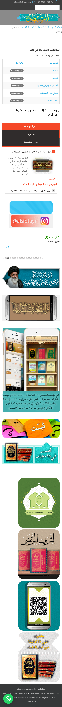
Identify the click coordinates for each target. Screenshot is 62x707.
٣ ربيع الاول (52, 237)
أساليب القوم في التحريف (47, 85)
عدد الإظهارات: (53, 55)
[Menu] (20, 17)
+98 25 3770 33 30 (46, 1)
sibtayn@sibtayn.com (22, 1)
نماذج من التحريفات (49, 93)
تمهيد (55, 78)
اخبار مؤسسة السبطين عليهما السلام (40, 184)
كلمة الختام (52, 100)
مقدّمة (54, 70)
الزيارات (20, 63)
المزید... (5, 247)
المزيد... (51, 179)
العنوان (54, 63)
